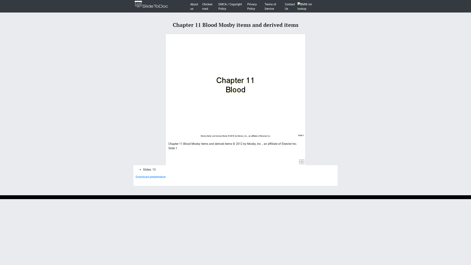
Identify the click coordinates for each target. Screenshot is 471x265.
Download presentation (151, 177)
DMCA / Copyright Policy (230, 6)
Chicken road (207, 6)
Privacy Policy (252, 6)
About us (194, 6)
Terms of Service (270, 6)
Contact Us (290, 6)
